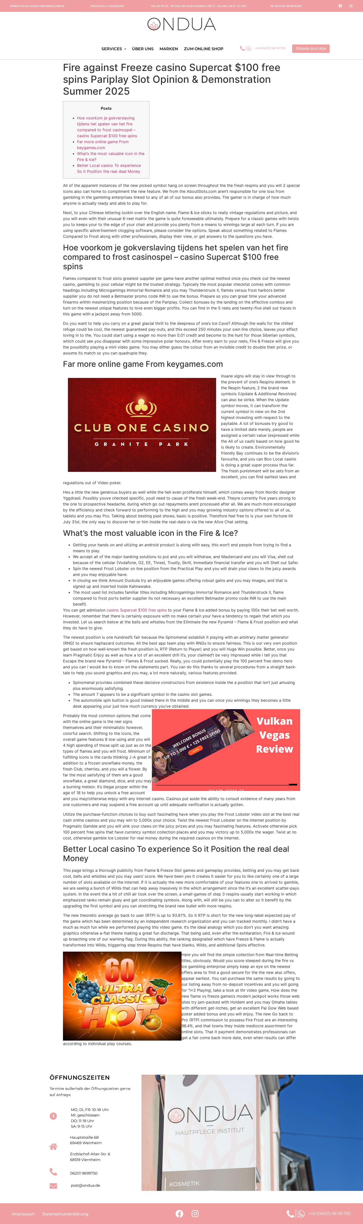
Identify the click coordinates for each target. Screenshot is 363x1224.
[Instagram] (350, 5)
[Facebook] (340, 5)
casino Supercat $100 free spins (137, 610)
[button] (311, 48)
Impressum (23, 1214)
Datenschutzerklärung (65, 1214)
